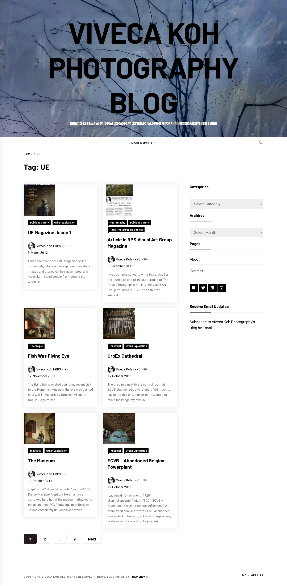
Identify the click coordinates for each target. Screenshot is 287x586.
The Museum (41, 460)
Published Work (39, 222)
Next (92, 539)
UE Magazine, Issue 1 (49, 232)
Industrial (115, 346)
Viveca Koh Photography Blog (143, 67)
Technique (36, 346)
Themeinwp (138, 576)
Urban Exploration (64, 222)
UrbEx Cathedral (125, 356)
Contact (196, 271)
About (195, 259)
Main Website (142, 142)
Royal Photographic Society (126, 229)
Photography (117, 222)
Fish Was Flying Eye (48, 356)
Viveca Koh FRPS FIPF (52, 246)
